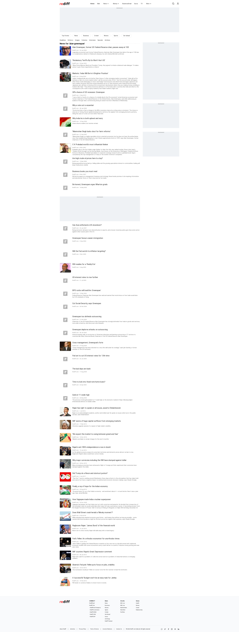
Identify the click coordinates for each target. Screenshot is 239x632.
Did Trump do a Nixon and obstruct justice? (90, 473)
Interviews (92, 40)
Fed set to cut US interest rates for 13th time (91, 356)
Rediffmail (92, 603)
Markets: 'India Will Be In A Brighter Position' (90, 73)
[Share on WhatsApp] (161, 629)
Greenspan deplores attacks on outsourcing (90, 330)
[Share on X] (165, 629)
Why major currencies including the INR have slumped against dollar (99, 460)
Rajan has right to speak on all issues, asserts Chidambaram (96, 408)
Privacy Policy (82, 629)
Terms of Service (94, 629)
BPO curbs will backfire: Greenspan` (86, 290)
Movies (106, 35)
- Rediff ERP (92, 616)
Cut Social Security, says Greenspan (86, 303)
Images (77, 40)
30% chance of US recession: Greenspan (88, 92)
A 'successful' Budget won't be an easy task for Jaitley (94, 578)
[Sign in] (177, 3)
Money (115, 3)
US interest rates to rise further (85, 277)
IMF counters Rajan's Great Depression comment (92, 552)
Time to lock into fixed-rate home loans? (88, 382)
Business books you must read (84, 171)
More (147, 3)
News (105, 3)
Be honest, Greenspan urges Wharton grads (89, 184)
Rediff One (92, 605)
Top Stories (65, 35)
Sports (116, 35)
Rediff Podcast (108, 621)
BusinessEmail (126, 3)
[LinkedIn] (178, 629)
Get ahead (126, 35)
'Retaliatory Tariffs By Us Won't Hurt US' (88, 60)
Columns (84, 40)
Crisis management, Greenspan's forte (87, 343)
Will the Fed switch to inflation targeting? (89, 251)
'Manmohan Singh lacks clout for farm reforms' (91, 131)
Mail (98, 3)
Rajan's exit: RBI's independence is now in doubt (91, 447)
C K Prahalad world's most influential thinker (90, 144)
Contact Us (119, 629)
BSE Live (122, 603)
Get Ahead (107, 614)
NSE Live (122, 605)
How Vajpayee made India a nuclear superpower (91, 499)
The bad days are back (81, 369)
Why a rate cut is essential (83, 105)
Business (86, 35)
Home (92, 3)
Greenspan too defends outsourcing (86, 316)
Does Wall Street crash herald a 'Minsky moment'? (92, 512)
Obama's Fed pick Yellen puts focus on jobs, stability (93, 565)
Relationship (139, 610)
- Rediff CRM (92, 614)
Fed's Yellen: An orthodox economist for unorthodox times (96, 539)
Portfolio (122, 612)
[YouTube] (175, 629)
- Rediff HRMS (92, 612)
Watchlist (122, 610)
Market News (123, 607)
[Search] (173, 3)
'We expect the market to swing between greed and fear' (95, 434)
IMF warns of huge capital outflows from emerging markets (96, 421)
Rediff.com (133, 629)
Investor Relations (107, 629)
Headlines (63, 40)
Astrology (107, 618)
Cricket (96, 35)
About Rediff (63, 629)
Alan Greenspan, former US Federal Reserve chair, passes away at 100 (100, 47)
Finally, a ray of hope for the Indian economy (90, 486)
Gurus (136, 3)
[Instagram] (172, 629)
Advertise (72, 629)
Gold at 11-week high (80, 395)
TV (142, 3)
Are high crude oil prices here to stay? (87, 158)
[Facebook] (168, 629)
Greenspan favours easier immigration (87, 238)
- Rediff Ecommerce (94, 610)
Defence (70, 40)
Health (137, 603)
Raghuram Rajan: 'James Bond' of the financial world (93, 525)
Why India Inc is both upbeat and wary (87, 118)
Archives (107, 40)
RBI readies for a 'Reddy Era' (83, 264)
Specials (100, 40)
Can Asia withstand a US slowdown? (87, 225)
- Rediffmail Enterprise (95, 607)
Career (137, 607)
